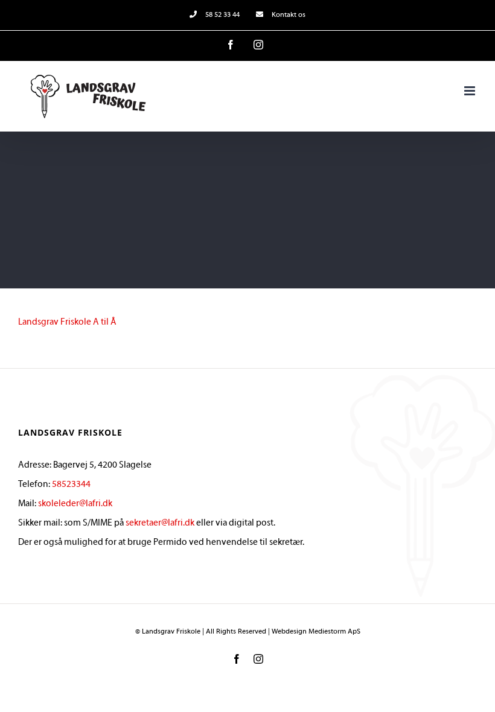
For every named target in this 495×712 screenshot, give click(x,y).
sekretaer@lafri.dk (160, 523)
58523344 (71, 484)
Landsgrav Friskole (171, 631)
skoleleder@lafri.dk (75, 504)
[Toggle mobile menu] (470, 90)
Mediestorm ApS (334, 631)
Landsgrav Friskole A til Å (67, 322)
